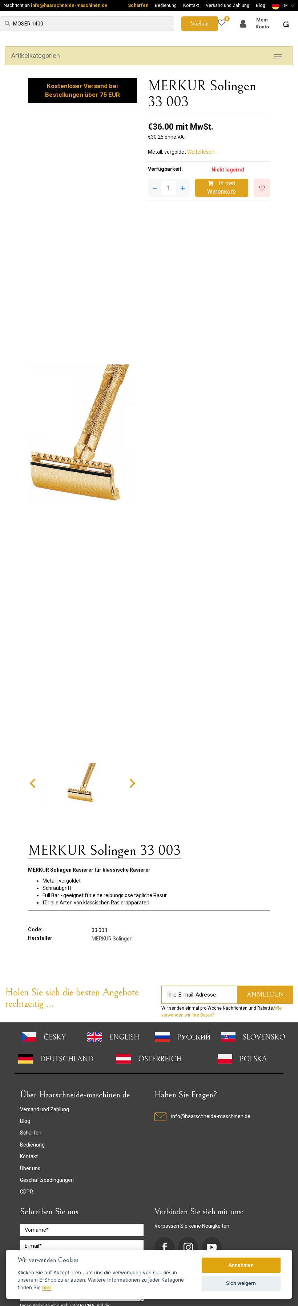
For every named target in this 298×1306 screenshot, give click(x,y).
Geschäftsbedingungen (47, 1180)
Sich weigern (241, 1283)
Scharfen (138, 5)
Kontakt (191, 5)
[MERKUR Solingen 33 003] (82, 435)
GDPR (26, 1192)
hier (46, 1287)
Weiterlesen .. (202, 152)
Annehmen (241, 1265)
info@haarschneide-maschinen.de (69, 5)
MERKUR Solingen (112, 939)
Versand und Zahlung (227, 5)
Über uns (30, 1168)
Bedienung (166, 5)
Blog (260, 5)
